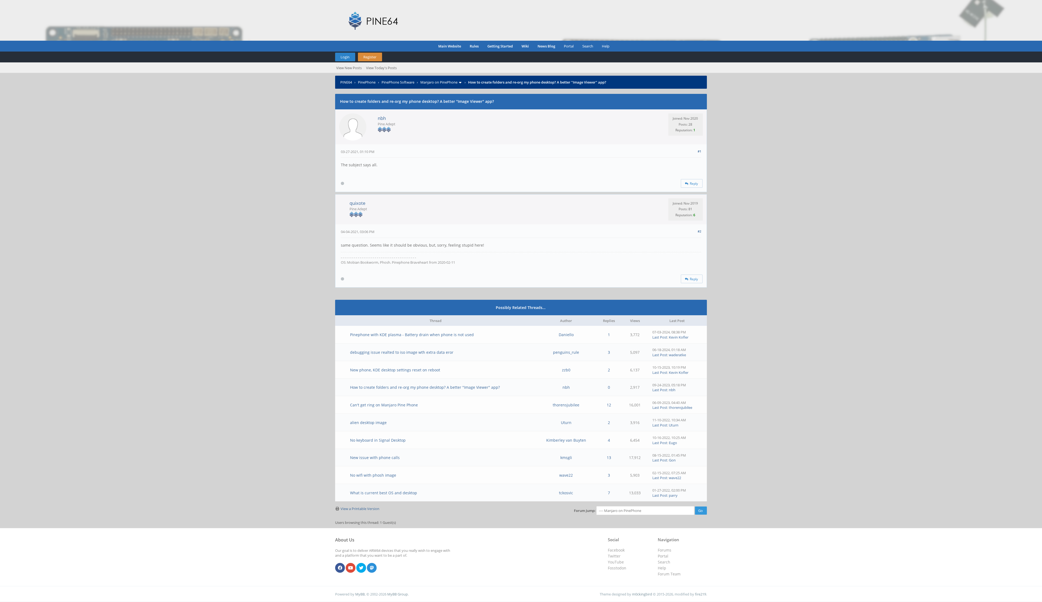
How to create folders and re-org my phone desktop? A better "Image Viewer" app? (425, 387)
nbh (382, 118)
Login (345, 57)
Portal (569, 46)
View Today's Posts (381, 67)
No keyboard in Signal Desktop (378, 440)
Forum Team (669, 573)
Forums (664, 550)
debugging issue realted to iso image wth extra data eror (401, 352)
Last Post (659, 337)
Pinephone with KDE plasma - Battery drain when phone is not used (412, 334)
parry (673, 495)
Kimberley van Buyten (566, 440)
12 (609, 404)
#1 (699, 151)
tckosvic (566, 492)
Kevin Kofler (678, 337)
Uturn (566, 422)
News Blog (546, 46)
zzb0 (566, 369)
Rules (474, 46)
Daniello (566, 334)
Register (369, 57)
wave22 (566, 475)
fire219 (700, 594)
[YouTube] (350, 568)
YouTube (616, 562)
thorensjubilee (566, 404)
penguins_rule (566, 352)
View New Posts (349, 67)
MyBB (360, 594)
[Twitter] (361, 568)
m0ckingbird (642, 594)
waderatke (677, 354)
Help (605, 46)
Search (587, 46)
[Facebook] (340, 568)
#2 (699, 231)
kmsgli (566, 457)
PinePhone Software (398, 82)
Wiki (525, 46)
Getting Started (500, 46)
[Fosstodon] (372, 568)
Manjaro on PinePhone (439, 82)
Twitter (614, 556)
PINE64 (346, 82)
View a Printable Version (360, 508)
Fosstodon (617, 568)
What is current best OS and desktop (383, 492)
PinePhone (367, 82)
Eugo (673, 442)
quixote (358, 203)
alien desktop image (368, 422)
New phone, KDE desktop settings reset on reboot (395, 369)
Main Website (449, 46)
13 (609, 457)
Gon (672, 460)
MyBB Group (397, 594)
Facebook (616, 550)
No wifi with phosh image (373, 475)
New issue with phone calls (375, 457)
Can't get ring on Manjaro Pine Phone (384, 404)
